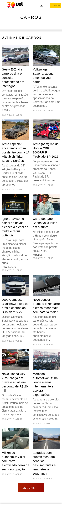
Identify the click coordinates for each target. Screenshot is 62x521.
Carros (31, 17)
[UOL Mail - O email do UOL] (41, 5)
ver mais (29, 487)
